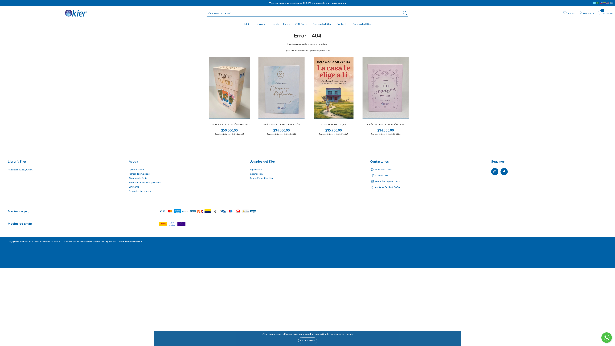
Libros (259, 23)
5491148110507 (383, 169)
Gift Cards (301, 23)
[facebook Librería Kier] (9, 3)
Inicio (247, 23)
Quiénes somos (136, 169)
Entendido (307, 340)
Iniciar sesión (256, 173)
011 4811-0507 (382, 175)
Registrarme (256, 169)
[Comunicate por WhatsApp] (606, 337)
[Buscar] (405, 13)
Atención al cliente (138, 178)
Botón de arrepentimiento (130, 241)
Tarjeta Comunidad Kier (261, 178)
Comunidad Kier (322, 23)
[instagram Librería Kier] (4, 3)
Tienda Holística (280, 23)
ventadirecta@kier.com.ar (387, 181)
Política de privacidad (139, 173)
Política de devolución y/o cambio (145, 182)
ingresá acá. (111, 241)
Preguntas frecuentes (140, 191)
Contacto (341, 23)
